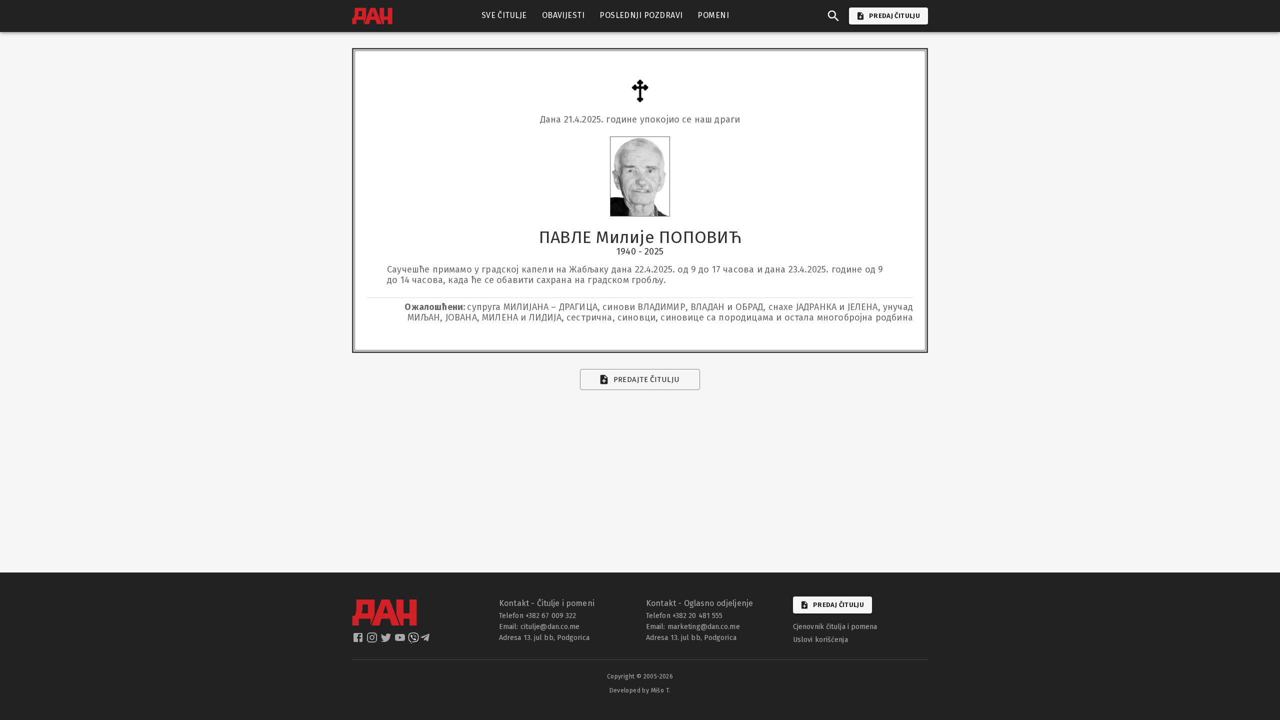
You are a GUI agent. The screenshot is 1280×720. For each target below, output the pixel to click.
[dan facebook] (359, 641)
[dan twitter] (387, 641)
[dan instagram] (373, 641)
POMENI (713, 15)
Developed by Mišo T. (640, 690)
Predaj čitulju (838, 604)
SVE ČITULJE (504, 15)
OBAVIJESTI (563, 15)
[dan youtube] (401, 641)
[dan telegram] (426, 641)
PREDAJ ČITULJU (894, 16)
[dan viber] (413, 641)
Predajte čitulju (647, 379)
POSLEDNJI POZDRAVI (641, 15)
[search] (833, 16)
